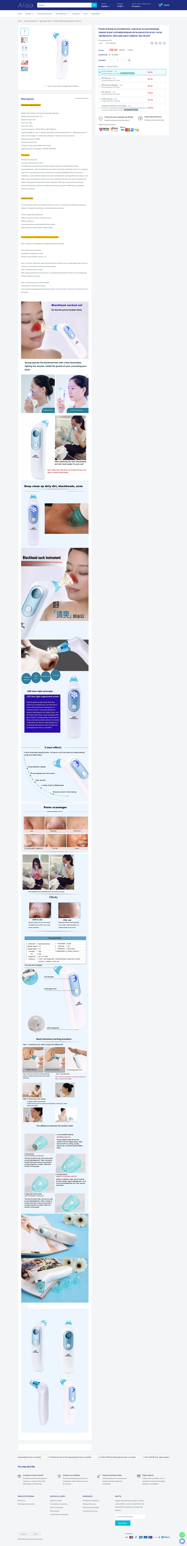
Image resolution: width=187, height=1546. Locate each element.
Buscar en (21, 1500)
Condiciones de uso (90, 1511)
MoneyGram (54, 1511)
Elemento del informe (82, 98)
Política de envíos (89, 1504)
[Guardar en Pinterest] (156, 43)
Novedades (95, 14)
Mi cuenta (136, 6)
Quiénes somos (56, 1500)
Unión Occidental (56, 1507)
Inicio (20, 14)
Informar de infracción (26, 1504)
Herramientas (61, 14)
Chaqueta (76, 14)
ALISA (100, 43)
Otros (85, 14)
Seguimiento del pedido (59, 1514)
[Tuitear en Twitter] (160, 43)
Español (23, 1534)
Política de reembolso (91, 1500)
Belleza (28, 14)
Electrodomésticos (44, 14)
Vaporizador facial (45, 21)
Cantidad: (102, 60)
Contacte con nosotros (59, 1504)
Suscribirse (122, 1523)
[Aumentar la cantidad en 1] (123, 60)
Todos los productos (30, 21)
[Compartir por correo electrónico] (164, 43)
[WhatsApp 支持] (182, 1535)
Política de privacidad (91, 1507)
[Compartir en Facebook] (152, 43)
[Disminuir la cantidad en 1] (111, 60)
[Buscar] (94, 5)
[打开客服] (182, 1541)
